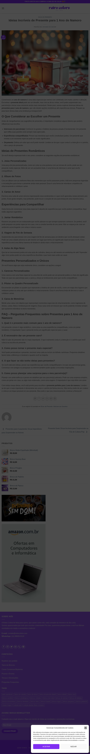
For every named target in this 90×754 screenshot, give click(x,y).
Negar (73, 746)
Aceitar (46, 746)
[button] (86, 728)
